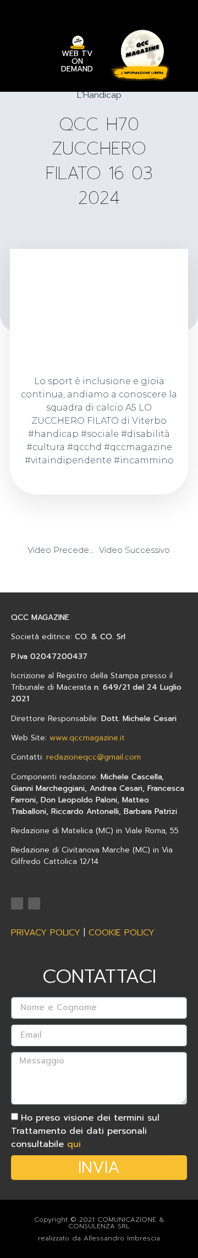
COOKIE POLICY (122, 932)
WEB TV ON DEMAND (77, 61)
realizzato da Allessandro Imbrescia (99, 1238)
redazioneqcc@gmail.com (93, 757)
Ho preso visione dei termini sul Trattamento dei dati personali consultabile (85, 1131)
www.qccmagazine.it (87, 738)
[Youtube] (17, 903)
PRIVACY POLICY (45, 932)
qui (74, 1144)
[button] (28, 49)
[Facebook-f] (34, 903)
